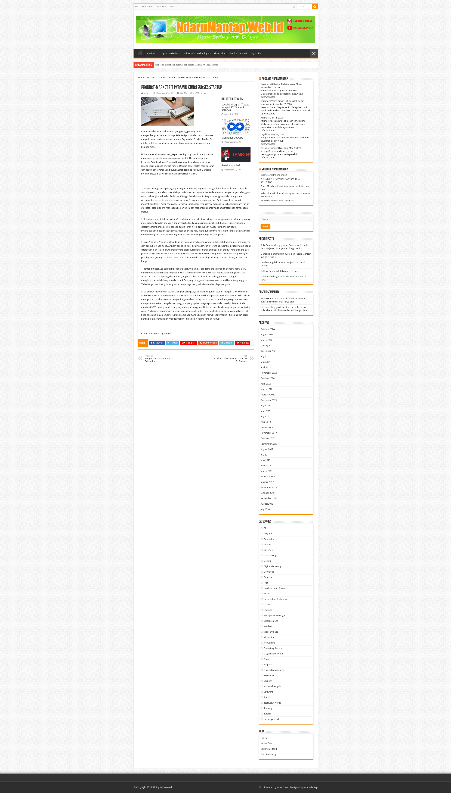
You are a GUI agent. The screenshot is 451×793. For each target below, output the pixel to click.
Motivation (269, 637)
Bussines (151, 53)
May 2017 (265, 460)
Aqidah (267, 544)
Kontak (243, 53)
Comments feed (269, 749)
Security (268, 681)
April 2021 (266, 367)
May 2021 (265, 362)
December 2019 (269, 400)
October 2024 (267, 329)
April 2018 (266, 422)
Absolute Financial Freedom (274, 148)
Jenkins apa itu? (230, 165)
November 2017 (269, 433)
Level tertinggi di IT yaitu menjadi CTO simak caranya (181, 64)
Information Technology (196, 53)
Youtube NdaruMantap (275, 169)
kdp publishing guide (271, 307)
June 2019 (265, 411)
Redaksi (173, 6)
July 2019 (265, 405)
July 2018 (265, 416)
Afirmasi (265, 117)
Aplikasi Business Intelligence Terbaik (279, 271)
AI (265, 528)
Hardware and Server (274, 588)
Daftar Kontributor (144, 6)
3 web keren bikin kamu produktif (277, 200)
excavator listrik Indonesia (274, 175)
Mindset (268, 626)
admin (147, 93)
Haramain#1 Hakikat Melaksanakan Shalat (281, 84)
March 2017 (266, 471)
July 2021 (265, 356)
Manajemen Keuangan (275, 615)
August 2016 (267, 503)
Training (268, 708)
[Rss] (294, 7)
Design (267, 561)
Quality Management (274, 670)
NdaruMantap (311, 787)
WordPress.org (268, 754)
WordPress (282, 787)
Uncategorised (271, 719)
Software (268, 692)
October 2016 (267, 493)
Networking (270, 642)
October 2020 (267, 378)
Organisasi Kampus (273, 653)
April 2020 (266, 383)
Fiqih (266, 582)
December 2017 (269, 427)
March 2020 (266, 389)
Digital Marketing (169, 53)
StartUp (162, 77)
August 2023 (267, 334)
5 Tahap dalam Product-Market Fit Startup (230, 359)
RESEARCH (269, 675)
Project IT (269, 664)
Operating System (273, 648)
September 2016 (269, 498)
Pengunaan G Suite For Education (157, 359)
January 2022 (267, 345)
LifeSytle (268, 610)
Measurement (271, 621)
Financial (218, 53)
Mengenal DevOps (232, 137)
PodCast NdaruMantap (275, 79)
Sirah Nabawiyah (272, 686)
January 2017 (267, 482)
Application (269, 539)
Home (139, 53)
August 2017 (267, 449)
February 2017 (268, 476)
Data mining (270, 555)
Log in (264, 738)
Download (269, 571)
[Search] (315, 6)
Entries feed (267, 743)
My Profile (256, 53)
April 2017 (266, 465)
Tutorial (267, 713)
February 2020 (268, 394)
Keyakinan (266, 134)
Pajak (266, 659)
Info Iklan (161, 6)
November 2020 (269, 372)
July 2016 (265, 509)
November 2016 (269, 487)
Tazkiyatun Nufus (272, 702)
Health (267, 593)
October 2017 (267, 438)
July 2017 (265, 454)
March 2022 (266, 340)
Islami (231, 53)
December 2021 (269, 351)
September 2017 (269, 443)
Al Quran (268, 533)
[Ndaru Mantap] (225, 29)
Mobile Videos (271, 631)
